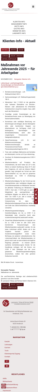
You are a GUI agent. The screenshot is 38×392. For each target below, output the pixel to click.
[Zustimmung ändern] (3, 386)
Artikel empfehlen (9, 59)
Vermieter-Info (19, 31)
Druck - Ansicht (17, 56)
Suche (21, 50)
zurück (5, 56)
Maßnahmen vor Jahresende (10, 272)
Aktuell (5, 50)
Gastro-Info (19, 29)
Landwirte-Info (19, 33)
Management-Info (19, 24)
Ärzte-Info (19, 26)
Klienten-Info (19, 22)
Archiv (13, 50)
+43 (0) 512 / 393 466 (18, 327)
